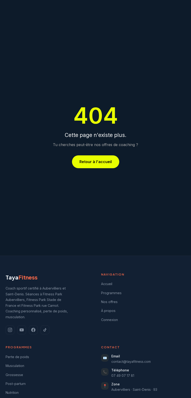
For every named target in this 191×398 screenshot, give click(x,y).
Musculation (15, 366)
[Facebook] (33, 329)
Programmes (111, 293)
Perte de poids (17, 357)
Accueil (106, 284)
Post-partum (16, 384)
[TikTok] (45, 329)
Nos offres (109, 302)
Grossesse (14, 375)
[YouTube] (21, 329)
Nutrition (12, 393)
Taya (22, 277)
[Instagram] (10, 329)
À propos (108, 311)
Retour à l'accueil (95, 161)
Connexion (109, 320)
